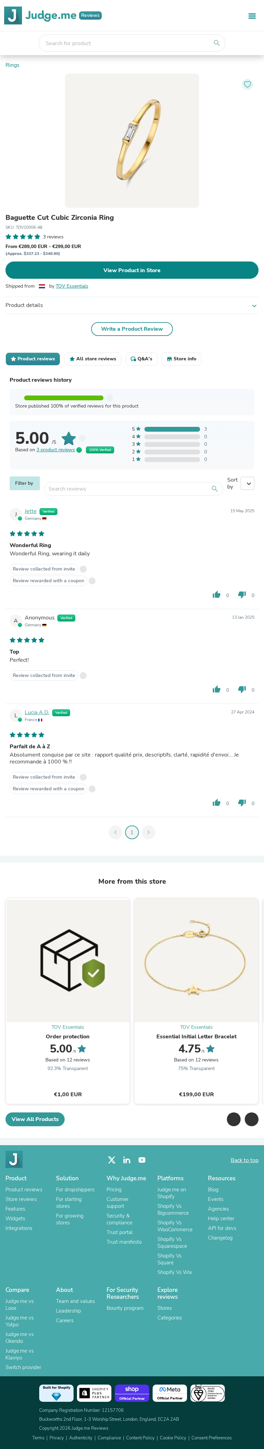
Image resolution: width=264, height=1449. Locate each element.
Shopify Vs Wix (174, 1272)
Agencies (218, 1208)
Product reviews (24, 1189)
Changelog (220, 1237)
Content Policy (140, 1438)
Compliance (109, 1438)
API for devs (222, 1228)
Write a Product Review (132, 329)
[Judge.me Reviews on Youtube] (142, 1160)
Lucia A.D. (37, 712)
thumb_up (216, 594)
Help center (221, 1218)
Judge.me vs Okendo (20, 1338)
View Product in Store (132, 270)
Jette (31, 511)
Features (15, 1208)
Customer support (118, 1203)
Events (215, 1199)
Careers (65, 1320)
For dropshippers (75, 1189)
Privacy (57, 1438)
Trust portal (120, 1232)
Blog (213, 1189)
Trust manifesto (124, 1242)
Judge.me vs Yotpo (20, 1321)
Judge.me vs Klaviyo (20, 1354)
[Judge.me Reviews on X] (112, 1160)
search (217, 43)
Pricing (114, 1189)
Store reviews (21, 1199)
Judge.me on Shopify (171, 1193)
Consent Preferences (211, 1438)
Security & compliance (119, 1219)
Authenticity (80, 1438)
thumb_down (242, 594)
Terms (38, 1438)
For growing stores (70, 1219)
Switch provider (23, 1367)
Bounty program (125, 1308)
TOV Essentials (72, 286)
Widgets (15, 1218)
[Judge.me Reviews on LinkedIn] (127, 1160)
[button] (234, 1119)
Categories (169, 1317)
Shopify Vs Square (169, 1259)
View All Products (35, 1119)
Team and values (75, 1301)
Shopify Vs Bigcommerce (173, 1209)
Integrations (19, 1228)
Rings (13, 65)
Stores (164, 1308)
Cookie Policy (173, 1438)
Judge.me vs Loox (20, 1305)
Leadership (68, 1310)
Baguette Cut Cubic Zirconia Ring (60, 217)
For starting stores (69, 1203)
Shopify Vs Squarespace (172, 1243)
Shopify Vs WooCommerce (174, 1226)
